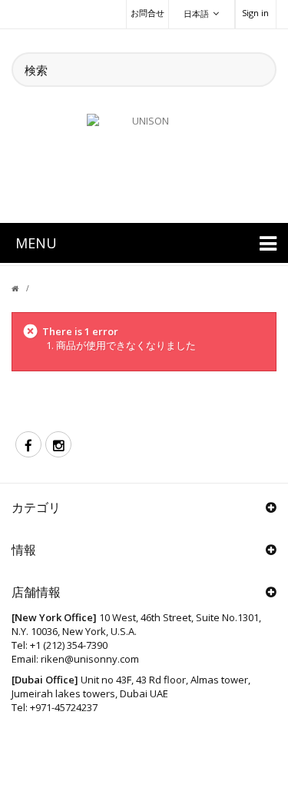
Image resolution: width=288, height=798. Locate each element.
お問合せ (147, 12)
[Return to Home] (24, 288)
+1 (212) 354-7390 (69, 645)
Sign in (255, 12)
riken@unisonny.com (90, 659)
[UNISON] (144, 159)
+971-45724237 (64, 707)
